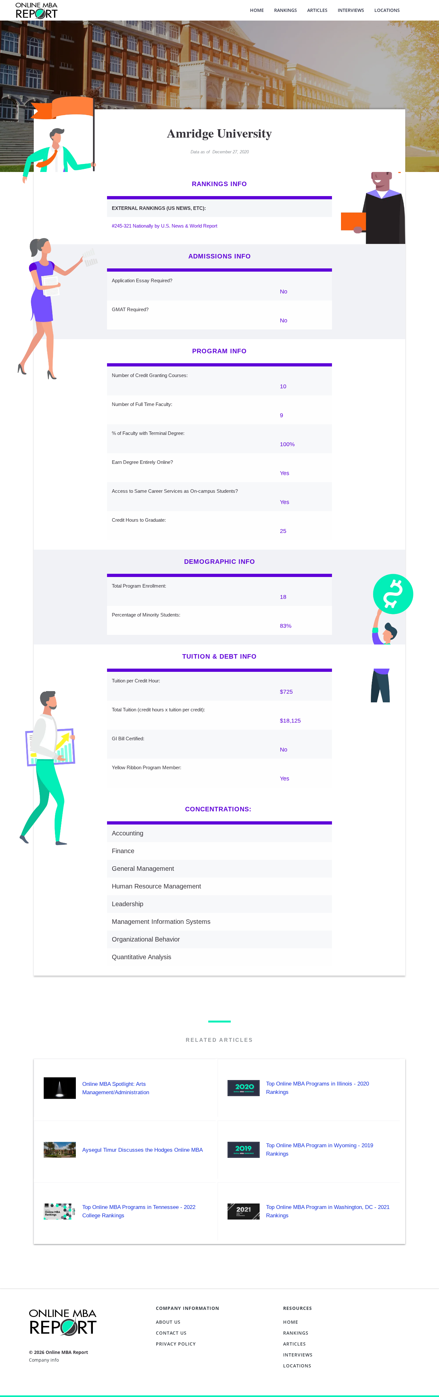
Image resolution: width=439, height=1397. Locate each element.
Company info (44, 1360)
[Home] (36, 14)
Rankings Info (219, 183)
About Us (168, 1322)
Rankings (285, 10)
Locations (387, 10)
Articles (317, 10)
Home (257, 10)
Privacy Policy (176, 1344)
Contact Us (171, 1333)
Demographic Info (219, 561)
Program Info (219, 351)
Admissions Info (219, 256)
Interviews (351, 10)
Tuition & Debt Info (219, 656)
